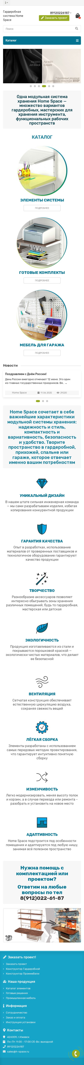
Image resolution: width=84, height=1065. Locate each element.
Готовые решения (17, 993)
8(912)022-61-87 (42, 898)
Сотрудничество (16, 1012)
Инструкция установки (20, 1022)
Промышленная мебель (20, 998)
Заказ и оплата (15, 1017)
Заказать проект (16, 963)
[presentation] (3, 383)
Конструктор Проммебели (22, 973)
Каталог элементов (18, 988)
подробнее (42, 208)
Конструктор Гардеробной (23, 968)
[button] (31, 86)
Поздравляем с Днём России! (25, 374)
